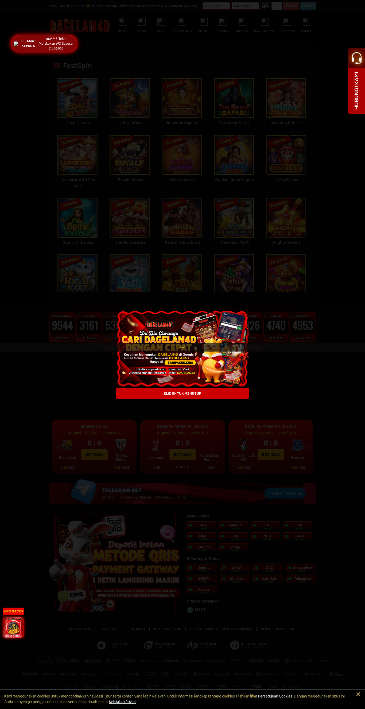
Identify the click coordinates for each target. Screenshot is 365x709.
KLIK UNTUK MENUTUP (182, 393)
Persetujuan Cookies (275, 696)
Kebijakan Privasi (122, 702)
